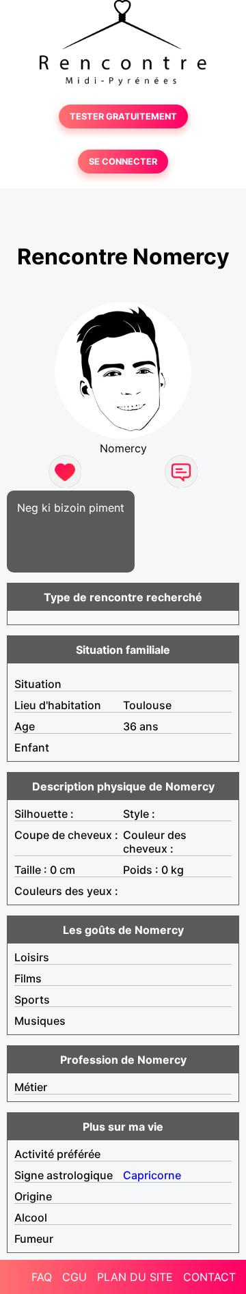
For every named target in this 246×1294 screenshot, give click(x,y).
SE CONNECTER (123, 161)
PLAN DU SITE (135, 1277)
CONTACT (209, 1277)
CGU (74, 1277)
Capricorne (152, 1175)
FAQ (41, 1277)
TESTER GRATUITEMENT (123, 116)
